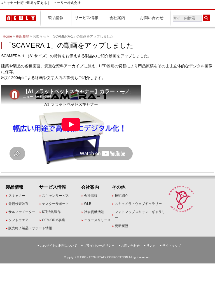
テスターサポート (55, 204)
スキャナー (16, 196)
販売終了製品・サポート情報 (30, 228)
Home (7, 36)
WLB (87, 204)
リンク (151, 245)
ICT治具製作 (51, 212)
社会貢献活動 (94, 212)
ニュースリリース (97, 220)
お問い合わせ (151, 17)
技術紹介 (121, 196)
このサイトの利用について (58, 245)
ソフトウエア (18, 220)
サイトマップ (171, 245)
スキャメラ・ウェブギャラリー (138, 204)
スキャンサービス (55, 196)
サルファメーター (21, 212)
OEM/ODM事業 (53, 220)
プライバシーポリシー (99, 245)
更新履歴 (22, 36)
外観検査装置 (18, 204)
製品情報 (56, 17)
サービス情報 (86, 17)
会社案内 (117, 17)
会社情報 (90, 196)
